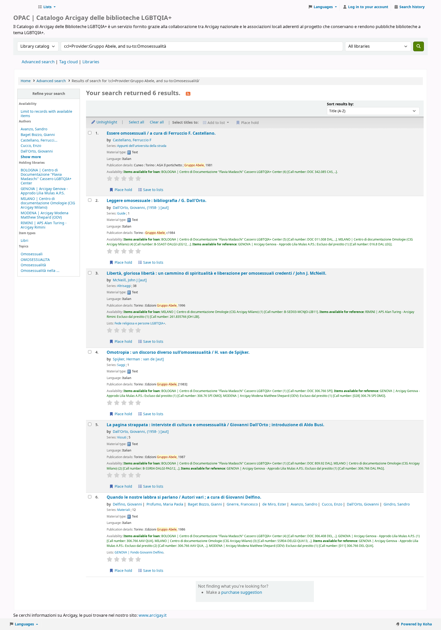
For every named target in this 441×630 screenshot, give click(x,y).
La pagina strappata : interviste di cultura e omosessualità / (215, 424)
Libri (24, 240)
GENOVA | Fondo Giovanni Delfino (139, 552)
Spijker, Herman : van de (138, 359)
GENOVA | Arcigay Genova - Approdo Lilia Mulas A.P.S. (44, 191)
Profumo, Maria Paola (164, 504)
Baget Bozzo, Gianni (38, 134)
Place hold (123, 190)
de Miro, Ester (274, 504)
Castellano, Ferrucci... (39, 140)
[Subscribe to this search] (188, 93)
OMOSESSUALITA (35, 259)
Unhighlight (106, 122)
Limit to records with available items (46, 114)
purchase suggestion (241, 592)
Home (26, 81)
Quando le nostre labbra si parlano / (184, 497)
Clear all (157, 122)
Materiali (123, 510)
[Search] (418, 46)
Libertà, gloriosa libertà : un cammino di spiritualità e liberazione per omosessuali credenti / (216, 273)
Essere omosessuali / (161, 133)
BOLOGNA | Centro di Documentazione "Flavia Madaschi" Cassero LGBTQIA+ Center (46, 177)
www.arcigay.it (153, 615)
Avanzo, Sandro (34, 129)
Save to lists (152, 190)
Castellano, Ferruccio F (132, 140)
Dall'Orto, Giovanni (37, 151)
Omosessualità (33, 265)
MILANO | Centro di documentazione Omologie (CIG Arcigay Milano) (48, 203)
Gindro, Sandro (397, 504)
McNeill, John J (130, 280)
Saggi (121, 365)
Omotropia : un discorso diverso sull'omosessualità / (178, 352)
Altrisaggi (124, 286)
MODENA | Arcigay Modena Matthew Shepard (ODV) (44, 215)
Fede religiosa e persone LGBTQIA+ (140, 323)
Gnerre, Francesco (242, 504)
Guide (121, 213)
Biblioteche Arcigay (24, 7)
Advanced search (38, 62)
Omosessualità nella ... (40, 270)
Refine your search (48, 93)
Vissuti (121, 437)
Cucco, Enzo (31, 145)
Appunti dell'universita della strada (141, 146)
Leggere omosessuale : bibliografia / (156, 200)
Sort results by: (340, 104)
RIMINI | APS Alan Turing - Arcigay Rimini (44, 225)
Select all (136, 122)
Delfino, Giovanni (127, 504)
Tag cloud (68, 62)
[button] (47, 7)
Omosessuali (32, 254)
